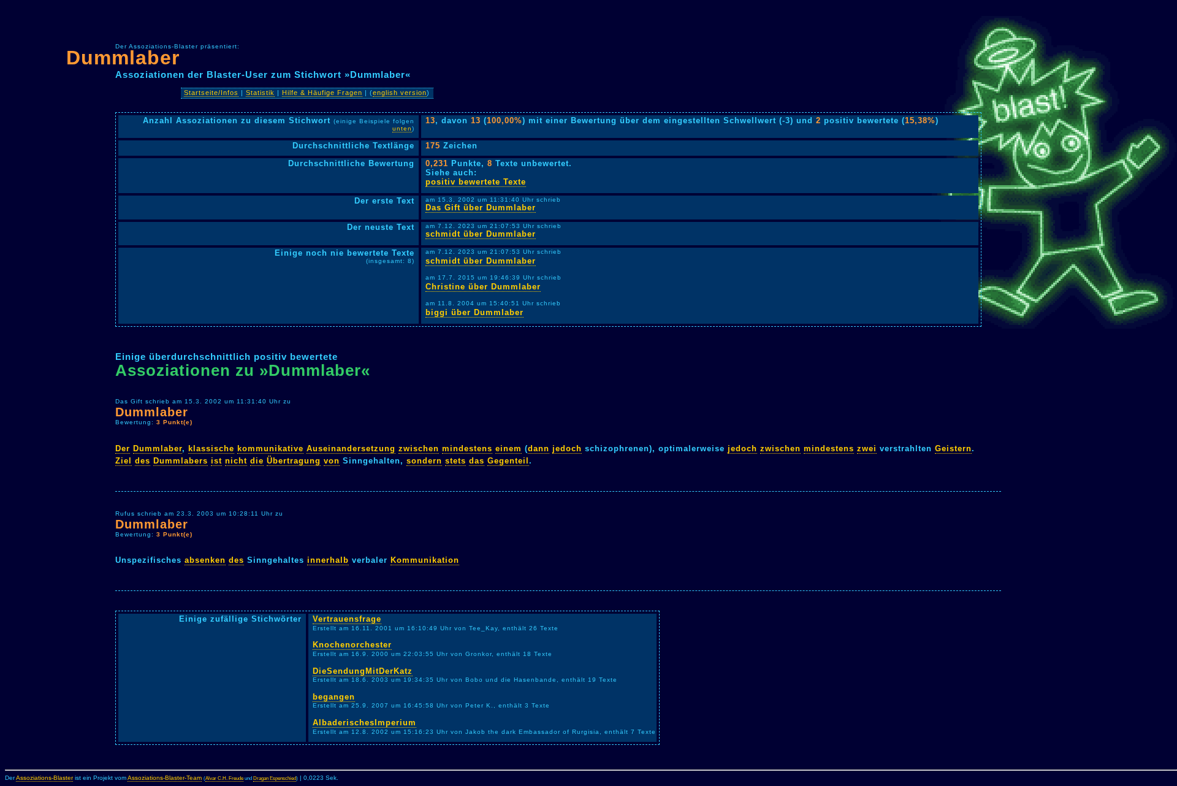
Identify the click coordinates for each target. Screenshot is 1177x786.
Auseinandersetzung (351, 448)
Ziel (123, 460)
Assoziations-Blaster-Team (165, 777)
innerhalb (328, 560)
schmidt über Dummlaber (480, 233)
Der (122, 448)
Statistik (260, 92)
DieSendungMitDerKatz (363, 671)
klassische (211, 448)
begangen (334, 696)
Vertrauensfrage (347, 619)
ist (216, 460)
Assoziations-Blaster (44, 777)
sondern (424, 460)
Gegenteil (508, 460)
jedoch (567, 448)
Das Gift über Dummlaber (480, 207)
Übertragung (294, 460)
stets (455, 460)
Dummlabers (180, 460)
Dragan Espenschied (274, 778)
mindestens (467, 448)
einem (508, 448)
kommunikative (270, 448)
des (142, 460)
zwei (867, 448)
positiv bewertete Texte (475, 181)
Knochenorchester (352, 644)
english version (400, 92)
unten (402, 128)
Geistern (953, 448)
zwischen (418, 448)
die (257, 460)
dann (538, 448)
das (476, 460)
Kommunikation (424, 560)
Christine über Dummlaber (483, 286)
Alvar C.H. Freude (224, 778)
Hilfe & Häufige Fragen (322, 92)
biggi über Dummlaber (474, 312)
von (332, 460)
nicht (236, 460)
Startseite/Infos (211, 92)
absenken (205, 560)
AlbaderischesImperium (364, 722)
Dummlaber (123, 58)
